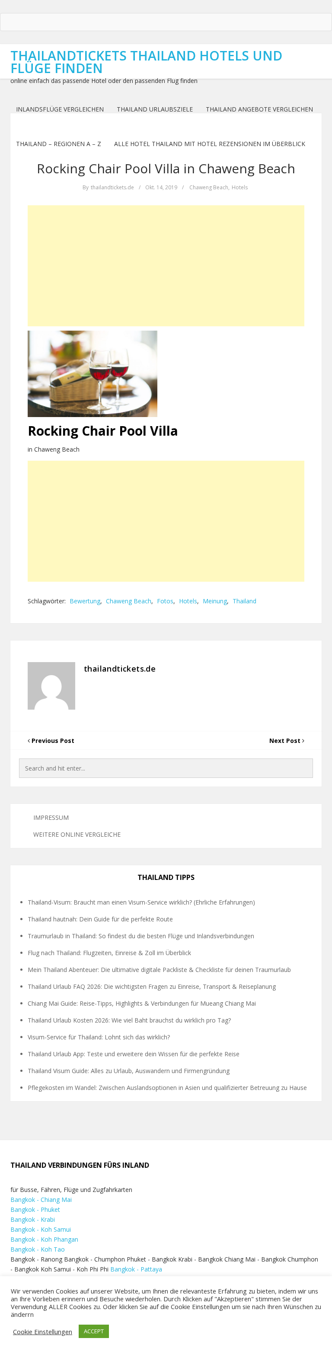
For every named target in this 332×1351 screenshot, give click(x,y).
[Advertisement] (166, 265)
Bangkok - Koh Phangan (44, 1239)
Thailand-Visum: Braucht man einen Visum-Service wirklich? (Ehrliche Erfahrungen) (141, 902)
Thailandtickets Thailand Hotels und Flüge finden (146, 62)
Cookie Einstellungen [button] (42, 1331)
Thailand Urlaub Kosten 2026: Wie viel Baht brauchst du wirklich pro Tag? (129, 1020)
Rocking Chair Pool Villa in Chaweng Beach (166, 168)
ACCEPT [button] (94, 1331)
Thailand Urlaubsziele (155, 109)
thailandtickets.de (112, 187)
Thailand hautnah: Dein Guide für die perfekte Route (100, 919)
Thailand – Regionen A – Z (58, 144)
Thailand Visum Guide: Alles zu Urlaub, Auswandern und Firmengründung (129, 1071)
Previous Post (52, 740)
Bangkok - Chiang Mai (41, 1199)
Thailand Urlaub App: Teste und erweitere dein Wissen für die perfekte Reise (133, 1054)
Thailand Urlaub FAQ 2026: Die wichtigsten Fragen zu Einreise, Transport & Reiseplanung (152, 986)
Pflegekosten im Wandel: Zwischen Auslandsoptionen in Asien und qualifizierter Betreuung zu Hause (167, 1087)
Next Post (285, 740)
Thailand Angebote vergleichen (259, 109)
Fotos (165, 601)
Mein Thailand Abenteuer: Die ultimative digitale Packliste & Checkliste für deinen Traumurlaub (159, 969)
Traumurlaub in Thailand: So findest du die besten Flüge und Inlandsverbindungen (141, 936)
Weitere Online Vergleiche (77, 834)
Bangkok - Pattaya (136, 1269)
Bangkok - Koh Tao (37, 1249)
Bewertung (85, 601)
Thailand (244, 601)
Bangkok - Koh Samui (40, 1229)
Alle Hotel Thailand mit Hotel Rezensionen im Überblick (209, 144)
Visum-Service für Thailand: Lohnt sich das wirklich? (99, 1037)
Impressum (51, 817)
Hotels (240, 187)
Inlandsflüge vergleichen (60, 109)
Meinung (215, 601)
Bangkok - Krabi (32, 1219)
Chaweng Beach (208, 187)
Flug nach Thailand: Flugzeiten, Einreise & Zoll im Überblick (109, 953)
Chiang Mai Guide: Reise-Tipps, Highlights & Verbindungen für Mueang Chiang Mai (142, 1003)
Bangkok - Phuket (35, 1209)
